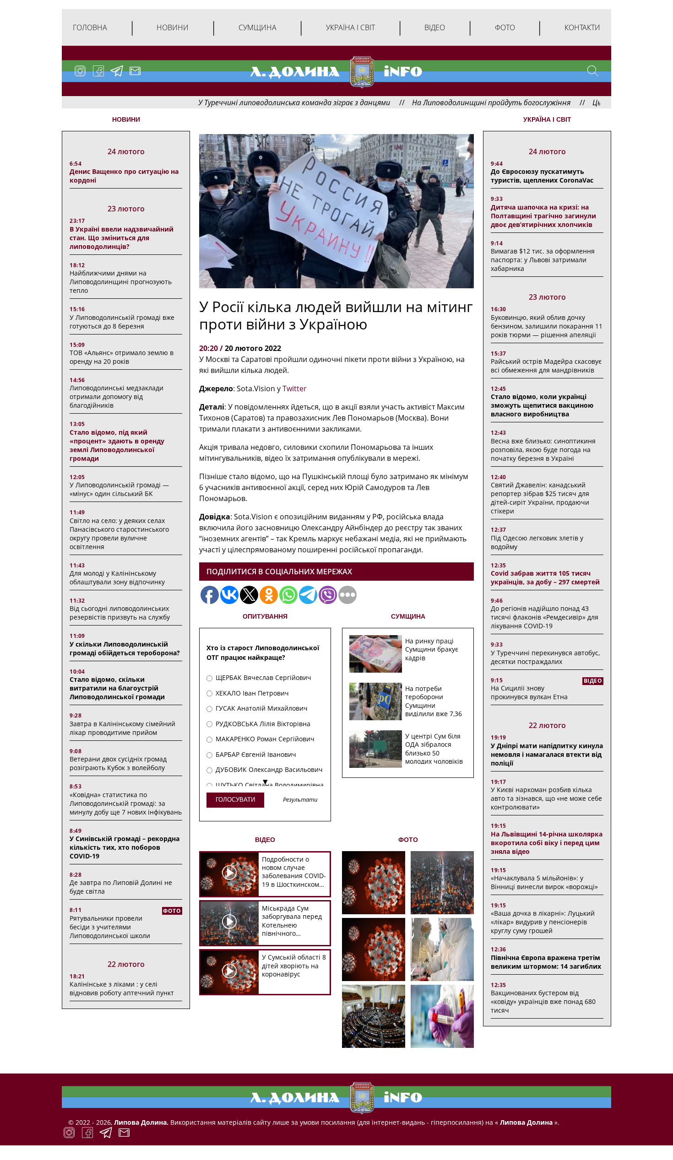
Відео (434, 27)
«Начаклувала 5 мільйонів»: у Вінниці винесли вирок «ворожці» (544, 882)
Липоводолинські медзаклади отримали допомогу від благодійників (116, 396)
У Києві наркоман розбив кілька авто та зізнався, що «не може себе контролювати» (546, 798)
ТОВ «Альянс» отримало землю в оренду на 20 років (122, 357)
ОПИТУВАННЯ (265, 616)
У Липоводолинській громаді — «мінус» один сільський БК (119, 489)
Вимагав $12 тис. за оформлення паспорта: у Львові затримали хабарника (543, 260)
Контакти (582, 27)
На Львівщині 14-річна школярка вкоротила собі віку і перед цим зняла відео (546, 843)
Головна (90, 27)
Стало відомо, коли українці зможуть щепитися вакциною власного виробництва (542, 405)
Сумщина (258, 27)
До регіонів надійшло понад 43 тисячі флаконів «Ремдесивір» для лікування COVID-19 (544, 617)
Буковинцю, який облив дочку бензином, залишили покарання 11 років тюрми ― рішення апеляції (546, 326)
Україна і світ (350, 27)
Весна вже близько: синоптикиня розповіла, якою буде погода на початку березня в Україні (543, 450)
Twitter (294, 388)
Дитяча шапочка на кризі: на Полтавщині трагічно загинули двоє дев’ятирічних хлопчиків (543, 216)
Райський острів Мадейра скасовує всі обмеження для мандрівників (546, 365)
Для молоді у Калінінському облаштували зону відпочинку (117, 577)
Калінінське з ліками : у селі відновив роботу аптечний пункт (122, 988)
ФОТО (408, 839)
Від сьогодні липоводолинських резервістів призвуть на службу (120, 612)
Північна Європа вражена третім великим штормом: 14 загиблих (546, 962)
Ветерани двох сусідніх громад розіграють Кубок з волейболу (118, 763)
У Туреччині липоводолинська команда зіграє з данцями (250, 102)
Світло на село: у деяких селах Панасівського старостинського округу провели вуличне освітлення (119, 533)
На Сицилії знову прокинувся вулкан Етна (529, 692)
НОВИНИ (126, 119)
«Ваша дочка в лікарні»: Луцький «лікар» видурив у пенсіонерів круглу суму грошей (543, 922)
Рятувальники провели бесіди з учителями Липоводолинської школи (110, 927)
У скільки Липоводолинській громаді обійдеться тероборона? (125, 648)
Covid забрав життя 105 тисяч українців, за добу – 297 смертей (545, 577)
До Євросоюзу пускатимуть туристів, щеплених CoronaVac (542, 175)
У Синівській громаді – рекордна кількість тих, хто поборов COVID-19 (124, 847)
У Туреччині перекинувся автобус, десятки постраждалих (545, 657)
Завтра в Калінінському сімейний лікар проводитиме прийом (122, 728)
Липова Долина (525, 1122)
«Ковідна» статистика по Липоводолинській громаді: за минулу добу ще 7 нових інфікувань (126, 803)
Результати (300, 800)
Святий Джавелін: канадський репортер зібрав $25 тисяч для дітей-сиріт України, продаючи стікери (540, 497)
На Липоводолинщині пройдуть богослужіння (447, 102)
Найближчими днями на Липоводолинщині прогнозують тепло (121, 282)
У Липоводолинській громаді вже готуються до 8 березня (122, 321)
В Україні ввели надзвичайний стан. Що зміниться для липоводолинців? (122, 238)
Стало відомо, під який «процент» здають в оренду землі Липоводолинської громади (117, 445)
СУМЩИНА (408, 616)
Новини (173, 27)
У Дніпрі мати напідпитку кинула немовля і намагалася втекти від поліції (547, 754)
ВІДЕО (265, 839)
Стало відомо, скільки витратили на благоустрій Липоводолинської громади (117, 688)
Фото (505, 27)
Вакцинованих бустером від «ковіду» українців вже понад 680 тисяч (543, 1001)
